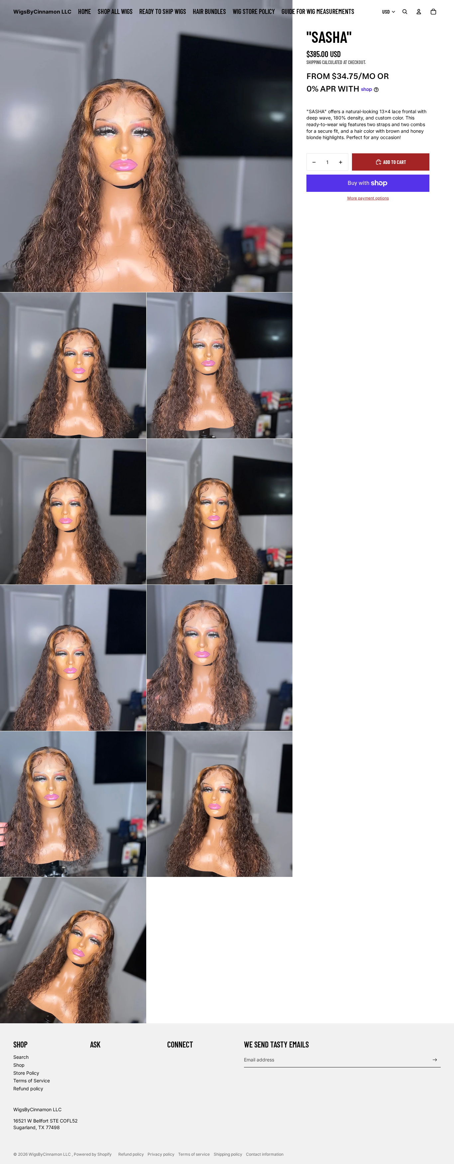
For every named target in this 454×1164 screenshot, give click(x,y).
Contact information (265, 1154)
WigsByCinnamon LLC (50, 1154)
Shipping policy (228, 1154)
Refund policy (28, 1088)
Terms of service (194, 1154)
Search (21, 1057)
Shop (19, 1065)
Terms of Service (31, 1080)
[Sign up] (435, 1060)
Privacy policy (161, 1154)
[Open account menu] (418, 11)
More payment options (368, 198)
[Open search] (404, 11)
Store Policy (26, 1073)
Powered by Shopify (93, 1154)
